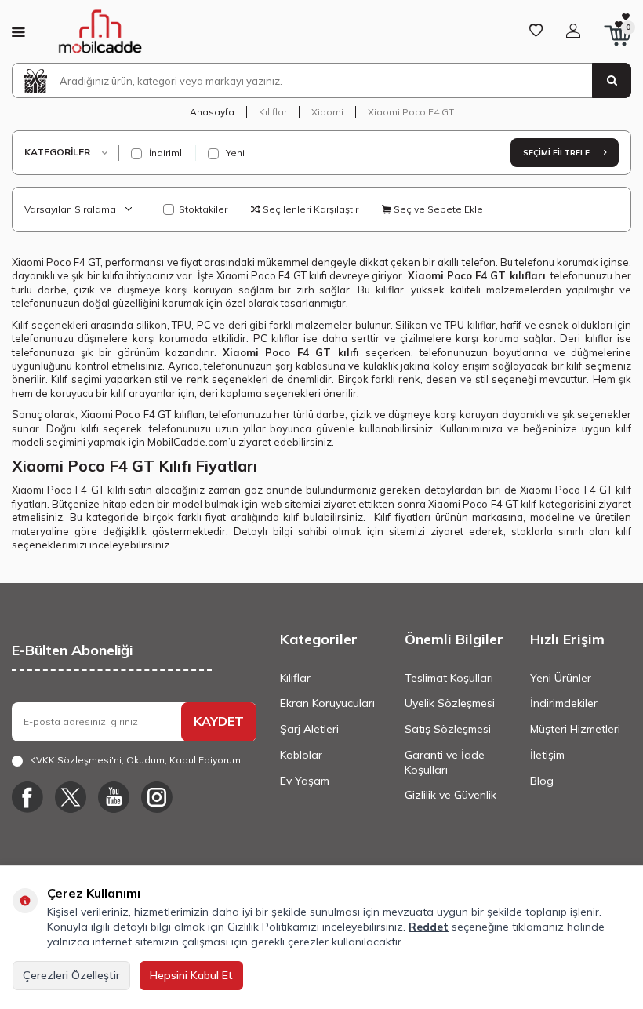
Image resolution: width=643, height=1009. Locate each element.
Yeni (234, 152)
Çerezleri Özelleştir (71, 975)
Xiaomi (327, 112)
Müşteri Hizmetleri (575, 729)
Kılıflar (273, 112)
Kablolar (301, 755)
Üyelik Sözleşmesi (450, 703)
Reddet (429, 927)
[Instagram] (157, 797)
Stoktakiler (203, 209)
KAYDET (219, 721)
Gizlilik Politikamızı (273, 927)
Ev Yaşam (304, 781)
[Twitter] (70, 797)
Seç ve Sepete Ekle (437, 209)
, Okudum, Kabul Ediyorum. (136, 760)
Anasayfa (212, 112)
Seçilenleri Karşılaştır (309, 209)
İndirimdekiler (564, 703)
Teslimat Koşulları (449, 678)
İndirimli (165, 152)
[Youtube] (113, 797)
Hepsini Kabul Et (191, 975)
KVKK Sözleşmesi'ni (76, 760)
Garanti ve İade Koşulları (445, 762)
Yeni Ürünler (560, 678)
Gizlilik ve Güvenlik (450, 795)
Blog (542, 781)
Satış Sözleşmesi (448, 729)
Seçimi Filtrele (557, 153)
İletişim (547, 755)
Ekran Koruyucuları (327, 703)
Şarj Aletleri (309, 729)
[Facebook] (27, 797)
